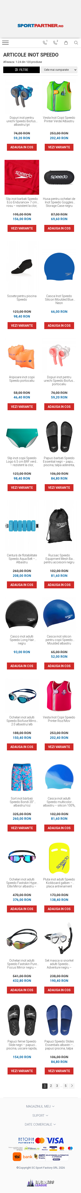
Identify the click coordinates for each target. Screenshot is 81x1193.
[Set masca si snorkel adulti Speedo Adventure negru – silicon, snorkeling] (59, 939)
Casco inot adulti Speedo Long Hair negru (22, 640)
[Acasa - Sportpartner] (41, 25)
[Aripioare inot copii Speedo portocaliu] (22, 355)
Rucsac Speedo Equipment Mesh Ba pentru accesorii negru (59, 559)
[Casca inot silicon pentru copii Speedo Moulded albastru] (59, 614)
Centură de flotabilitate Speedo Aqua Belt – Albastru (22, 559)
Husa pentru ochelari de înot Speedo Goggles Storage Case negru (59, 202)
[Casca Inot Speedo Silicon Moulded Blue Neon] (59, 266)
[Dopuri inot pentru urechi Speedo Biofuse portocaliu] (59, 355)
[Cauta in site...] (76, 42)
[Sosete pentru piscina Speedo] (22, 266)
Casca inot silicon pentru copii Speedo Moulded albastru (59, 640)
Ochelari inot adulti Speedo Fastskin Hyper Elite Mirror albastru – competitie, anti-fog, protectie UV (22, 883)
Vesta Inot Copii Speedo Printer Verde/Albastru (59, 119)
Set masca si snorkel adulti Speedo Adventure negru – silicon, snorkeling (59, 964)
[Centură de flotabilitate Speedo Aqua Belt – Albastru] (22, 525)
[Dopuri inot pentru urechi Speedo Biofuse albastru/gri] (22, 96)
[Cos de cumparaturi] (66, 42)
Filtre (23, 70)
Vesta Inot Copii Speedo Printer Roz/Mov (59, 719)
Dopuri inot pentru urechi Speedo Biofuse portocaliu (59, 380)
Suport (38, 1116)
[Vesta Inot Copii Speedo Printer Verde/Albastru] (59, 96)
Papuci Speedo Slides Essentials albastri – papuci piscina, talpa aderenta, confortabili (59, 1045)
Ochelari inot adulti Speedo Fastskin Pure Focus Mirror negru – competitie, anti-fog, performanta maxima (22, 964)
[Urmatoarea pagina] (72, 1086)
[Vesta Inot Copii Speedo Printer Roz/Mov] (59, 696)
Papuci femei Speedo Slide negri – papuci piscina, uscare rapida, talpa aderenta (21, 1045)
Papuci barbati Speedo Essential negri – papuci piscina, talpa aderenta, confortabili (59, 461)
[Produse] (6, 44)
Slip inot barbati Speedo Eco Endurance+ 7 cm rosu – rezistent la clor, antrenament (22, 202)
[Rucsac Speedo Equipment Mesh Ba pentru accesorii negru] (59, 525)
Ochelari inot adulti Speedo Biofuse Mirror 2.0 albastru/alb (21, 721)
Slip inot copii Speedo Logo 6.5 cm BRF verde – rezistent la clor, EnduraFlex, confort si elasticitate (22, 461)
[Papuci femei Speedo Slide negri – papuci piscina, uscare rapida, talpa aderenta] (22, 1020)
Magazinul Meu (39, 1106)
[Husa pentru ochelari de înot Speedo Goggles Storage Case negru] (59, 177)
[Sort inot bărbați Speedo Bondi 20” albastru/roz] (22, 777)
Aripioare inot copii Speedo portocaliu (22, 378)
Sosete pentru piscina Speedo (22, 297)
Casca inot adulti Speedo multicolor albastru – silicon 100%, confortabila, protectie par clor (59, 802)
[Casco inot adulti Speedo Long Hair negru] (22, 614)
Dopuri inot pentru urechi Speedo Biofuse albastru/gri (21, 121)
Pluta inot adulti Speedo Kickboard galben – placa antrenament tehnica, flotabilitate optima (59, 883)
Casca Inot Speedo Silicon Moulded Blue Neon (59, 299)
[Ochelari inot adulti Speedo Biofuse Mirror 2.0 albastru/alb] (22, 696)
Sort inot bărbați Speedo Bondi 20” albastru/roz (22, 802)
